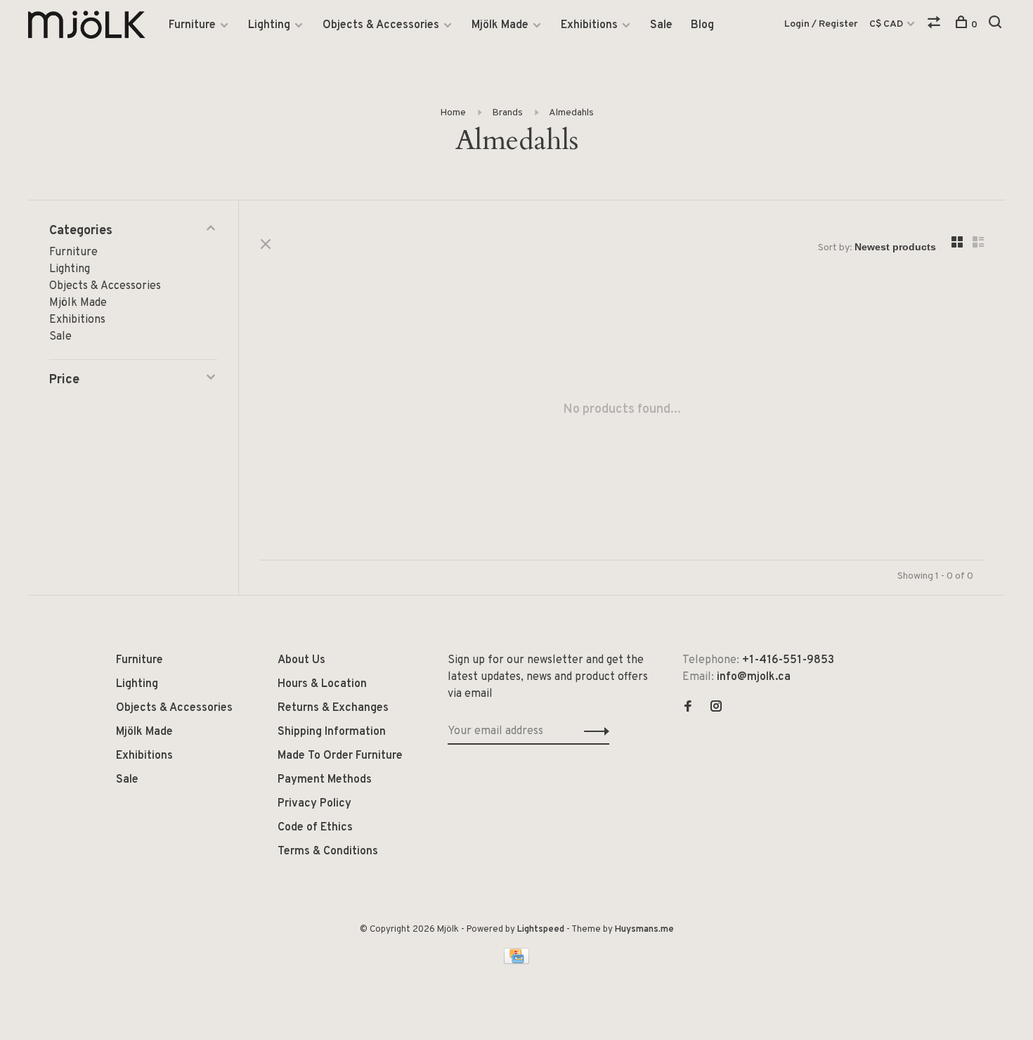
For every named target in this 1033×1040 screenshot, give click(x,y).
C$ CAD (887, 24)
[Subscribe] (592, 731)
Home (453, 113)
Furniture (192, 25)
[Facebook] (688, 708)
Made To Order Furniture (340, 756)
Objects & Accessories (381, 25)
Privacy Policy (314, 804)
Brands (507, 113)
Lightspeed (540, 929)
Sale (661, 25)
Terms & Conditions (328, 852)
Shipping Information (332, 732)
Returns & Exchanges (333, 708)
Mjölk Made (500, 25)
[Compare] (936, 25)
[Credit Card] (516, 961)
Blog (702, 25)
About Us (301, 660)
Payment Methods (325, 780)
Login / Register (821, 24)
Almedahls (571, 113)
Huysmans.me (644, 929)
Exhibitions (589, 25)
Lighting (269, 25)
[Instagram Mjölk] (716, 708)
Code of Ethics (315, 828)
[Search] (997, 25)
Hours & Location (322, 684)
